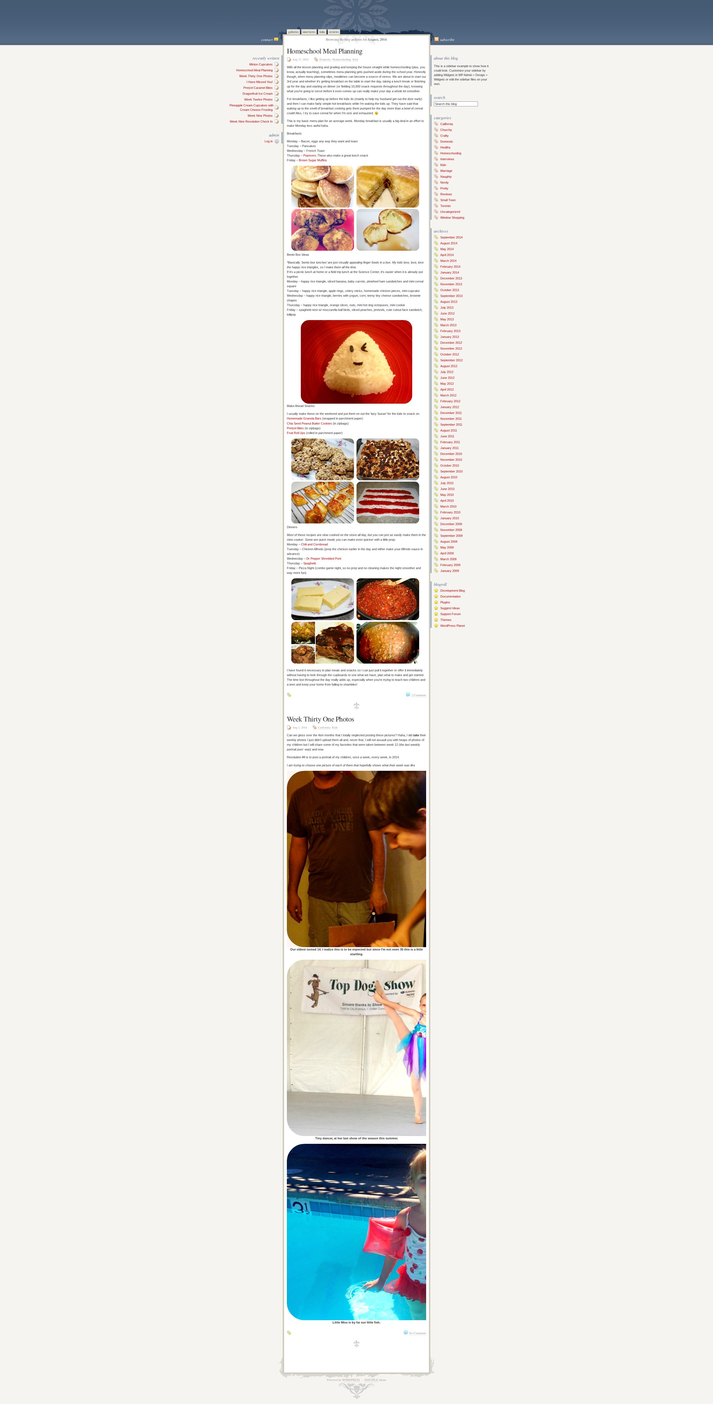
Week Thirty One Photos (256, 76)
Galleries (293, 32)
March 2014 (448, 260)
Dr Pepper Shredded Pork (323, 558)
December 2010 (451, 453)
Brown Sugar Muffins (313, 160)
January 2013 (449, 336)
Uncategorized (450, 211)
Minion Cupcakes (261, 64)
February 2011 (450, 442)
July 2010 (446, 483)
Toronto (445, 206)
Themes (445, 619)
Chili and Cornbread (314, 544)
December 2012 (451, 342)
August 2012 (448, 366)
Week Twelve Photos (258, 99)
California (324, 727)
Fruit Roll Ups (296, 433)
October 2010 (449, 465)
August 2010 (448, 477)
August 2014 (448, 243)
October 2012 (449, 354)
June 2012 (447, 377)
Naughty (446, 176)
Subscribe (447, 39)
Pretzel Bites (295, 428)
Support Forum (450, 614)
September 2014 (451, 237)
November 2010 (451, 459)
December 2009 (451, 524)
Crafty (444, 135)
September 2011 (451, 424)
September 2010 (451, 471)
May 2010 (447, 494)
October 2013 (449, 290)
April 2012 (447, 389)
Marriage (446, 170)
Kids (355, 59)
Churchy (446, 129)
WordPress (351, 1380)
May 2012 (447, 383)
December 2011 (451, 413)
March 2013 (448, 325)
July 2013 (446, 307)
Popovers (309, 155)
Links (322, 32)
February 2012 (450, 401)
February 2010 (450, 512)
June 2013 (447, 313)
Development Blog (452, 590)
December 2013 (451, 278)
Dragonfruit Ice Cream (258, 93)
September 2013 (451, 296)
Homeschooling (342, 59)
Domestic (325, 59)
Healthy (445, 147)
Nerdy (444, 182)
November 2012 (451, 348)
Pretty (444, 188)
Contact (267, 39)
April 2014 (447, 255)
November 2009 (451, 530)
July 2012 (446, 372)
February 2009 (450, 565)
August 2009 (448, 541)
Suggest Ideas (450, 608)
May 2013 (447, 319)
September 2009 (451, 535)
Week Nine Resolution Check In (251, 121)
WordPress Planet (452, 625)
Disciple (371, 1380)
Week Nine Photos (260, 115)
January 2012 (449, 407)
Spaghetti (309, 563)
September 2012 (451, 360)
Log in (269, 141)
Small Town (448, 200)
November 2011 (451, 418)
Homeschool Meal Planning (254, 70)
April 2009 (447, 553)
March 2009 (448, 559)
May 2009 (447, 547)
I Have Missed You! (259, 82)
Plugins (445, 602)
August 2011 (448, 430)
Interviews (309, 32)
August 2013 (448, 301)
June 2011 (447, 436)
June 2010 (447, 489)
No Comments (417, 1333)
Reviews (334, 32)
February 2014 (450, 266)
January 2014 (449, 272)
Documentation (450, 596)
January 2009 (449, 570)
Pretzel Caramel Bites (258, 87)
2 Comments (418, 695)
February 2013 (450, 331)
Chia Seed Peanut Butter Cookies (309, 423)
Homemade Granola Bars (304, 418)
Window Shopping (452, 217)
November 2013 (451, 284)
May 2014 (447, 249)
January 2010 (449, 518)
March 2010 (448, 506)
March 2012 (448, 395)
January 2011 (449, 448)
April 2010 (447, 500)
